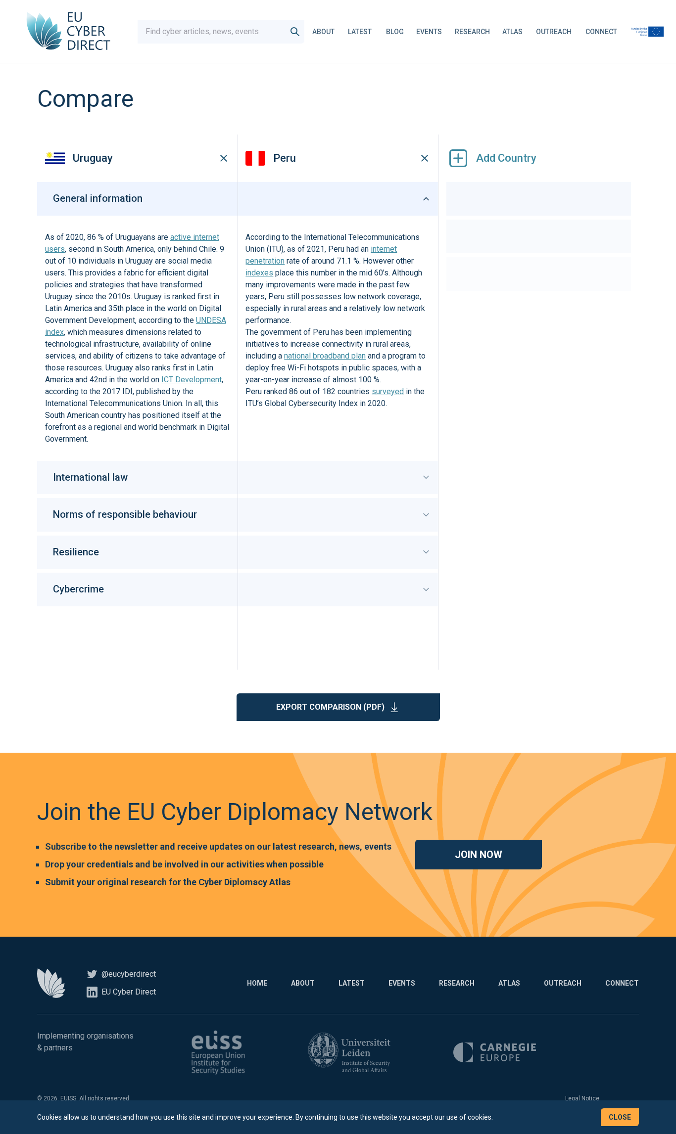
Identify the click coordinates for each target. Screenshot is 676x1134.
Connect (601, 32)
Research (472, 32)
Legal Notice (582, 1098)
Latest (360, 32)
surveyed (388, 391)
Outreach (554, 32)
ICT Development (191, 379)
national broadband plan (325, 356)
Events (429, 32)
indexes (259, 272)
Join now (478, 855)
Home (257, 983)
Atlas (512, 32)
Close (620, 1117)
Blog (395, 32)
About (323, 32)
